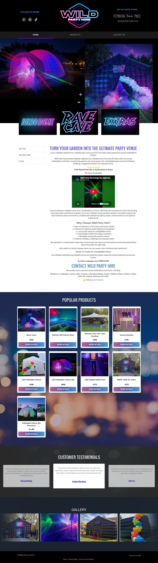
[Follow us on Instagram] (30, 19)
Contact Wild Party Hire (93, 266)
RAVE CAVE (22, 148)
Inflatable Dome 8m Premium (31, 424)
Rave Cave (31, 335)
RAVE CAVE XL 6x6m (126, 380)
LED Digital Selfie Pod (95, 380)
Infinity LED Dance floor (63, 335)
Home (35, 35)
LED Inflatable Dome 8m (63, 380)
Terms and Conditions (86, 559)
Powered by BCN (135, 555)
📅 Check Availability (93, 173)
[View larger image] (19, 527)
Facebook (100, 280)
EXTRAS (21, 161)
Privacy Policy (73, 559)
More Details (31, 344)
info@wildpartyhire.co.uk (128, 21)
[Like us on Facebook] (24, 19)
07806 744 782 (126, 16)
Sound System (126, 335)
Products (75, 35)
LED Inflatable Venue (31, 380)
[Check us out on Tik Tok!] (36, 19)
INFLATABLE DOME (24, 155)
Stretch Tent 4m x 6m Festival (95, 335)
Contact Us (119, 35)
